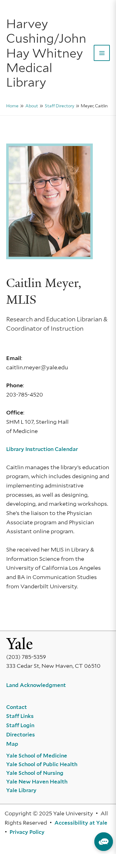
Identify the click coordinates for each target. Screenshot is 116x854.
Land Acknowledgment (36, 685)
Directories (20, 735)
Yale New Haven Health (36, 782)
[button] (103, 841)
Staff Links (20, 716)
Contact (16, 707)
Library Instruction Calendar (42, 449)
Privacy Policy (27, 832)
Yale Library (21, 790)
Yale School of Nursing (34, 773)
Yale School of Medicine (36, 756)
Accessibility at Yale (80, 823)
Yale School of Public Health (41, 764)
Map (12, 744)
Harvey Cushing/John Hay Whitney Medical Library (46, 52)
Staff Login (20, 725)
